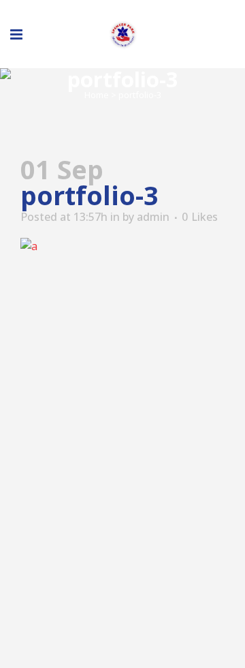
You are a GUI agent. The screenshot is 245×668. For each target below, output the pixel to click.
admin (153, 216)
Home (96, 95)
